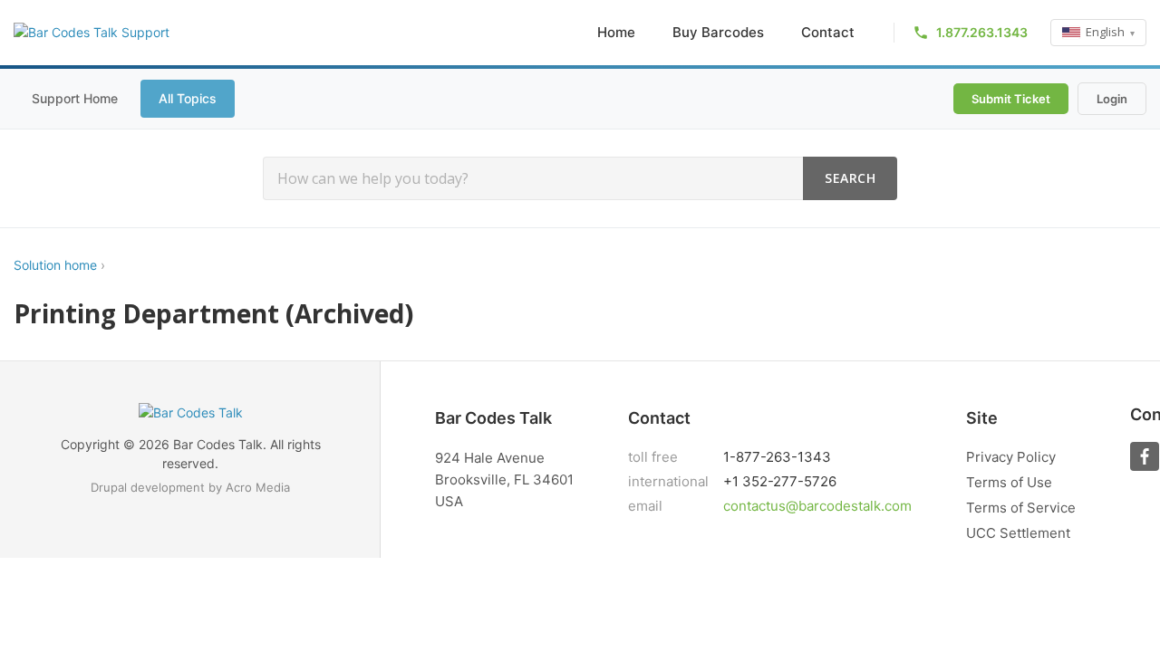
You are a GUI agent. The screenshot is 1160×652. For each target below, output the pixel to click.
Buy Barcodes (718, 32)
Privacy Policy (1011, 456)
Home (616, 32)
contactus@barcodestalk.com (817, 505)
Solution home (55, 265)
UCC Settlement (1018, 533)
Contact (828, 32)
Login (1112, 98)
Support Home (75, 98)
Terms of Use (1009, 482)
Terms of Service (1021, 507)
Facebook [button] (1144, 456)
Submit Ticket (1011, 98)
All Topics (188, 98)
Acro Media (258, 487)
